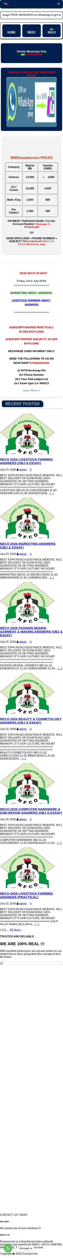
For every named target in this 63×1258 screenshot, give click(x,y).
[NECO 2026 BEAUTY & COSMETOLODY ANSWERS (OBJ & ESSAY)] (27, 712)
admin (23, 469)
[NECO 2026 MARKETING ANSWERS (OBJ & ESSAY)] (27, 537)
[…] (52, 493)
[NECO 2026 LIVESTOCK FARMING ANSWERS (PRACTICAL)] (27, 887)
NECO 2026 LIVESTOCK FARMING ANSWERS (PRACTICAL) (26, 895)
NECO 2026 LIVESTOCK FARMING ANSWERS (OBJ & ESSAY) (26, 461)
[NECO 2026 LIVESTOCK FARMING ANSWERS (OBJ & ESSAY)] (27, 453)
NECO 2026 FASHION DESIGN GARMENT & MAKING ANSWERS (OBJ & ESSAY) (31, 631)
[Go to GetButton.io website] (8, 1255)
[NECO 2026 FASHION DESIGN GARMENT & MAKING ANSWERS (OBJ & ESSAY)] (27, 621)
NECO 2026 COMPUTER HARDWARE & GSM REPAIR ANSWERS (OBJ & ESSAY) (31, 811)
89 (11, 929)
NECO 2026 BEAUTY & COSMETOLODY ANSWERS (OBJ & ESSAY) (30, 720)
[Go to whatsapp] (8, 1248)
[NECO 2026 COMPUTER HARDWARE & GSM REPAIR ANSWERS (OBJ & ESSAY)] (27, 802)
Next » (17, 929)
